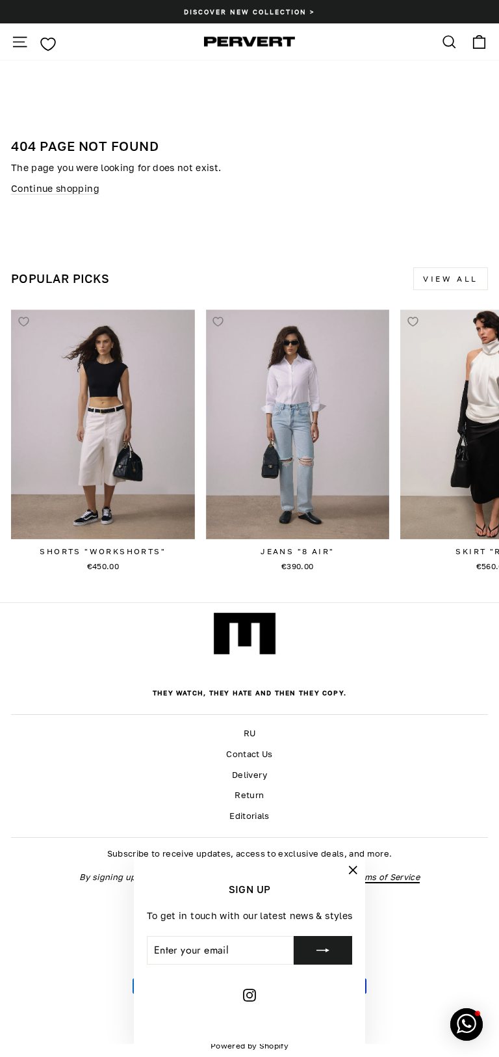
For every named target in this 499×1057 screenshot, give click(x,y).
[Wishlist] (47, 44)
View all (450, 279)
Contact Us (249, 754)
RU (250, 733)
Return (249, 795)
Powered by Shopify (249, 1045)
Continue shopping (55, 188)
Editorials (249, 816)
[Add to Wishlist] (23, 322)
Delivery (249, 775)
